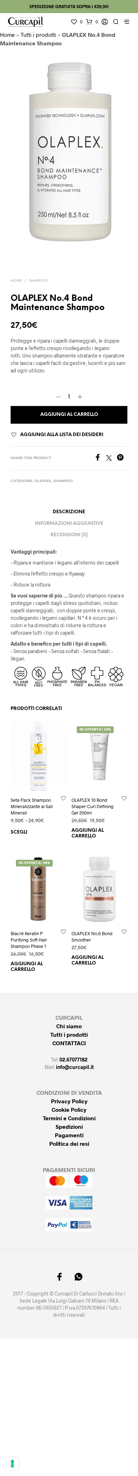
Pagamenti (69, 1135)
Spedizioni (69, 1126)
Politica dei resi (69, 1143)
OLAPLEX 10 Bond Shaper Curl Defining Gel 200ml (92, 806)
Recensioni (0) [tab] (69, 535)
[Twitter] (111, 458)
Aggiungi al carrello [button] (87, 833)
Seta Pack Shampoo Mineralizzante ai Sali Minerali (32, 806)
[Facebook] (100, 458)
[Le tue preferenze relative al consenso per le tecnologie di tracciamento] (12, 1463)
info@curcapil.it (75, 1067)
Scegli (19, 832)
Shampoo (38, 281)
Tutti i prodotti (38, 34)
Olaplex (42, 481)
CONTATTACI (69, 1043)
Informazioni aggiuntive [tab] (69, 523)
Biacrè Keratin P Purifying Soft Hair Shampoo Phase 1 (29, 939)
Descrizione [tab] (69, 512)
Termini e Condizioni (69, 1118)
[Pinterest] (122, 458)
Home (7, 34)
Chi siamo (69, 1026)
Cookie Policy (69, 1109)
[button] (76, 21)
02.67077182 (73, 1060)
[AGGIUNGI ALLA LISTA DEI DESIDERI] (63, 798)
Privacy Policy (69, 1101)
